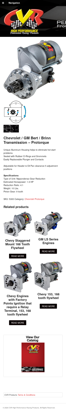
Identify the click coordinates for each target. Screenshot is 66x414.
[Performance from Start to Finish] (24, 32)
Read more (17, 256)
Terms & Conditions (26, 394)
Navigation (14, 2)
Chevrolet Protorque (34, 199)
